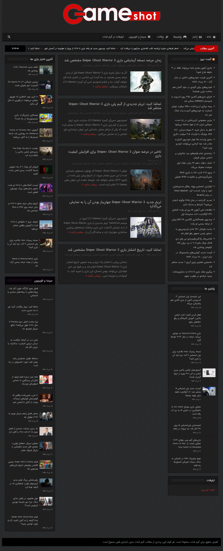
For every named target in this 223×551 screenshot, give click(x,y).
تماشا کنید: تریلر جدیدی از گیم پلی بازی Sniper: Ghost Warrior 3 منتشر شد (115, 106)
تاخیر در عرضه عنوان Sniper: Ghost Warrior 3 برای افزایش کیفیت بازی (114, 153)
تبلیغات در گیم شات (113, 37)
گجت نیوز (205, 59)
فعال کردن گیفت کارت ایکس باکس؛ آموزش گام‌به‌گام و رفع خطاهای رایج (187, 318)
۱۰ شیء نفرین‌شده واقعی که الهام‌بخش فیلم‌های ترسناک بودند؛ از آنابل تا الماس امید (25, 399)
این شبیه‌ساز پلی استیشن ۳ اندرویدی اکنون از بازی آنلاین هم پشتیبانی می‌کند (186, 300)
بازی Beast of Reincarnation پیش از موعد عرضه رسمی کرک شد (24, 262)
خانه (209, 37)
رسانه (81, 113)
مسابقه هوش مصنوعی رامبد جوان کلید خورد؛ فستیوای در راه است (23, 362)
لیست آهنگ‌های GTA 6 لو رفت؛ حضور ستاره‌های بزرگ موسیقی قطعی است (23, 189)
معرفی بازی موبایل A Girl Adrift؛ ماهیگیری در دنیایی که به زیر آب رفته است (186, 410)
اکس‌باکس (131, 65)
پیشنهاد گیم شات (72, 254)
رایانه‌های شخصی (102, 65)
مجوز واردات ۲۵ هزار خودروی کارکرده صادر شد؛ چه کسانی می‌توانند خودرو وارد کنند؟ (193, 144)
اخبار (194, 37)
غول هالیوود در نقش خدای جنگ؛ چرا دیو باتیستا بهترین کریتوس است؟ (25, 502)
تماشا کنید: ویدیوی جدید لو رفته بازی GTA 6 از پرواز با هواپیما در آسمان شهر (100, 48)
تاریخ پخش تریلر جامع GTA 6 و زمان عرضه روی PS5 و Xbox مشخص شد (23, 207)
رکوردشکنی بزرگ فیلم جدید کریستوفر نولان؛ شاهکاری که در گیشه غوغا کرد (24, 483)
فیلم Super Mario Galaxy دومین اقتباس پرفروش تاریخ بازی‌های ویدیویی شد (23, 465)
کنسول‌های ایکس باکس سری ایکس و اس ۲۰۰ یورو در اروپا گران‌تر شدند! (187, 373)
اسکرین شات (147, 163)
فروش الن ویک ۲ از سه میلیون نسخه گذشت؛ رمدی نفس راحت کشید (23, 170)
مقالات (160, 37)
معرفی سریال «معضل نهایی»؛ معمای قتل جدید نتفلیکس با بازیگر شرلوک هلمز (25, 447)
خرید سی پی (208, 490)
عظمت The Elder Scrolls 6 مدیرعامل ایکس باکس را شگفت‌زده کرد (25, 152)
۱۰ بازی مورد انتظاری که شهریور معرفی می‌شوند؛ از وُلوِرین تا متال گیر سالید (23, 100)
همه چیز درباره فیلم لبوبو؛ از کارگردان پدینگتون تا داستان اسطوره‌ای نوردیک (25, 380)
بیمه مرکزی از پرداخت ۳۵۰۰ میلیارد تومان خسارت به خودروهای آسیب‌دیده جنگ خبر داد (192, 111)
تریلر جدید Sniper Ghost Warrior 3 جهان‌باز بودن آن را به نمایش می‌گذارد (115, 204)
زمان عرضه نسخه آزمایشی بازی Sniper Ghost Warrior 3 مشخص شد (112, 60)
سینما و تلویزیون (137, 37)
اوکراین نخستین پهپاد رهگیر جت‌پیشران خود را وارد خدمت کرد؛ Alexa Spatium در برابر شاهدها (192, 191)
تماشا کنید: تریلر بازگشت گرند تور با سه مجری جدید (37, 48)
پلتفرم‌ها (177, 37)
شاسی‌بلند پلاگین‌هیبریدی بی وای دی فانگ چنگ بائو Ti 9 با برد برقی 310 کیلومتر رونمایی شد (194, 243)
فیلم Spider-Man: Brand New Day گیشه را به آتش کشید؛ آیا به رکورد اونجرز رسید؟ (23, 520)
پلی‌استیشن (87, 65)
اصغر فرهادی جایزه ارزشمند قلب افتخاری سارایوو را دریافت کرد (170, 48)
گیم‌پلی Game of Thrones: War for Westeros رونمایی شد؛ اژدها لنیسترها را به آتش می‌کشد (23, 133)
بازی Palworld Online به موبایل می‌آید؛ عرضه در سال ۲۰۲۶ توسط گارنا (186, 337)
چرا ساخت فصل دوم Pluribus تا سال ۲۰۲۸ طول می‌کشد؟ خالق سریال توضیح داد (23, 325)
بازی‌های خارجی (118, 65)
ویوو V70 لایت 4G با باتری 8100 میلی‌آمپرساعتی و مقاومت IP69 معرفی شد (193, 177)
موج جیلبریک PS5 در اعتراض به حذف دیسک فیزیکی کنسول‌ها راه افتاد (186, 462)
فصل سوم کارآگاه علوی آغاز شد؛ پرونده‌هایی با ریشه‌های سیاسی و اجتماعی (23, 292)
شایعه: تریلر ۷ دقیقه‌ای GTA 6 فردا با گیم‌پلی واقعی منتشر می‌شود (24, 225)
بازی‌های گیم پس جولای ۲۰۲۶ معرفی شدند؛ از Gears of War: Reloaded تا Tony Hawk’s (187, 444)
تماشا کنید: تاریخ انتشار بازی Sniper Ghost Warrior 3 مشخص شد (114, 249)
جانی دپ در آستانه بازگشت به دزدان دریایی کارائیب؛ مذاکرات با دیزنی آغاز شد (23, 343)
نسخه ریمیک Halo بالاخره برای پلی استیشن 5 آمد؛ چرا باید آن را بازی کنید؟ (23, 244)
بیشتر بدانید (101, 86)
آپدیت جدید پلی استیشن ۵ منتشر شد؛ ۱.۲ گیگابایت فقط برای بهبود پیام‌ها (188, 392)
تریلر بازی (106, 113)
